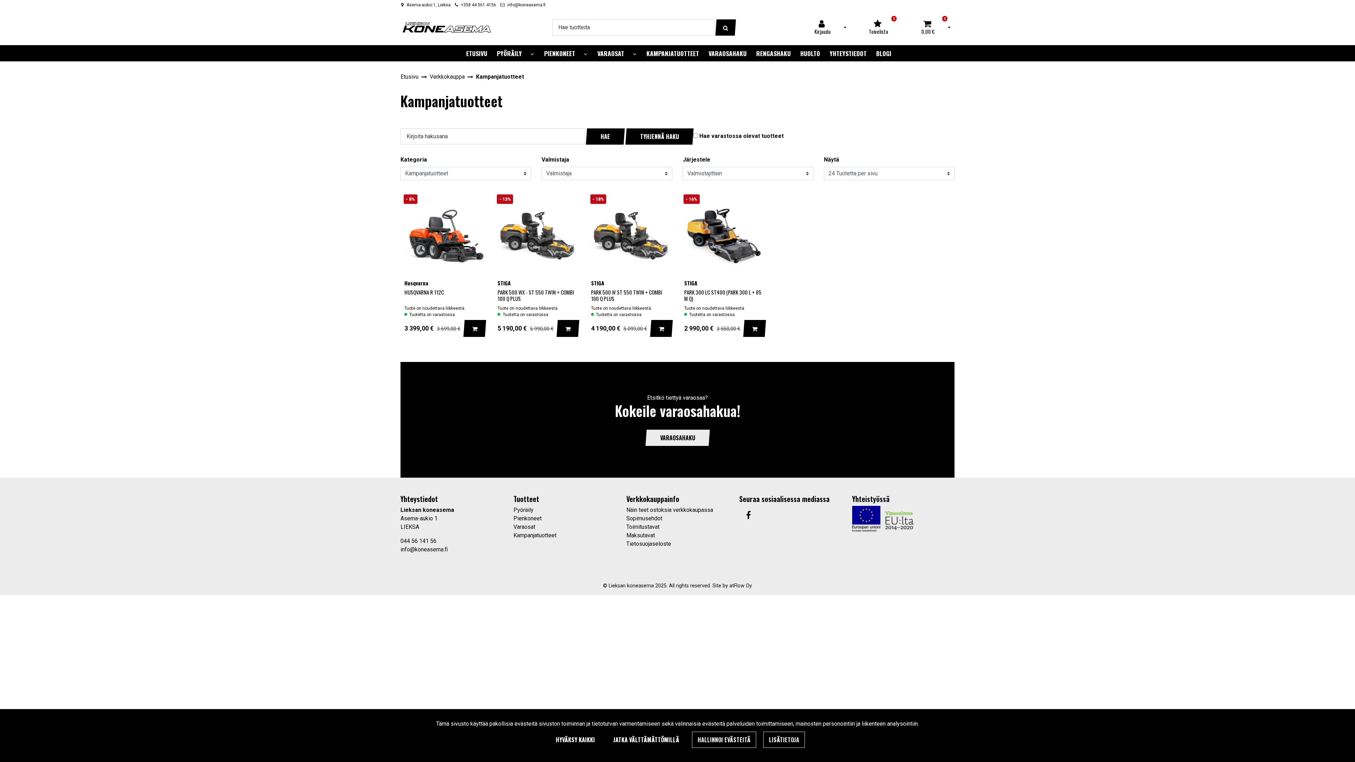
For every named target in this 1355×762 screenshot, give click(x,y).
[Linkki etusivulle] (447, 27)
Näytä (831, 159)
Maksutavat (640, 535)
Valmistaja (555, 159)
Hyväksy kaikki (575, 740)
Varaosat (524, 527)
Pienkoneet (527, 518)
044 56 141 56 (418, 541)
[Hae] (725, 27)
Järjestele (696, 159)
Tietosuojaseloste (648, 543)
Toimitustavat (643, 527)
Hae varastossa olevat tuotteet (741, 136)
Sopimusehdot (644, 518)
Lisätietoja (784, 740)
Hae (605, 136)
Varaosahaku (677, 438)
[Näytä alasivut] (532, 54)
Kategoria (414, 159)
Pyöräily (523, 510)
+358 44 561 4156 (478, 4)
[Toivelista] (474, 201)
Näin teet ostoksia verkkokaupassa (669, 510)
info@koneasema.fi (526, 4)
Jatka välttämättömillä (646, 740)
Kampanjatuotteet (534, 535)
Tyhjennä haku (659, 136)
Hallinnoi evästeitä (724, 740)
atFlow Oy (740, 586)
